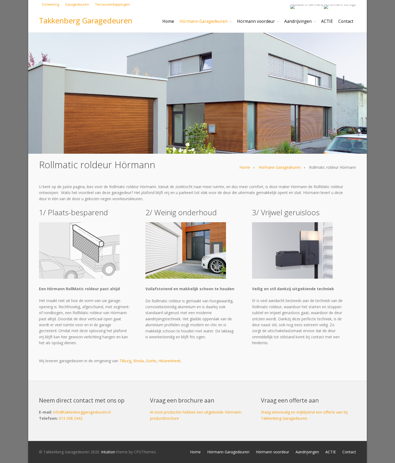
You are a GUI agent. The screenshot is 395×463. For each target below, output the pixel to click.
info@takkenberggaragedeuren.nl (82, 412)
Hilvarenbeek (169, 360)
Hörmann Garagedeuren (279, 167)
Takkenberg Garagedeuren (85, 20)
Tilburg (125, 360)
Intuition (108, 451)
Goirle (151, 360)
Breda (138, 360)
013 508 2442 (70, 418)
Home (244, 167)
